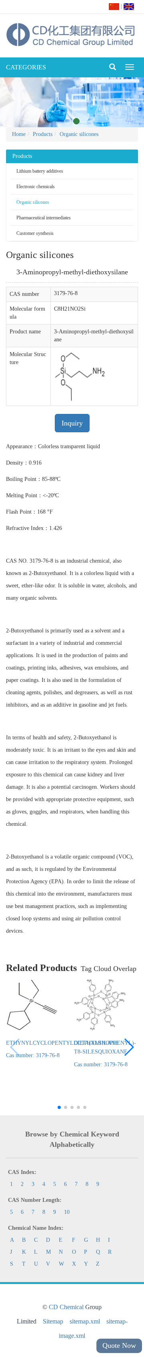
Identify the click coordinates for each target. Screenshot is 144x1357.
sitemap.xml (85, 1321)
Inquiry (72, 423)
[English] (129, 6)
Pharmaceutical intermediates (43, 218)
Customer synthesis (35, 233)
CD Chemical (66, 1307)
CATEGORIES (26, 67)
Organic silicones (79, 134)
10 (67, 1212)
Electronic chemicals (35, 186)
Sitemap (53, 1321)
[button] (128, 1047)
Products (42, 134)
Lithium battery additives (39, 171)
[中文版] (114, 6)
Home (19, 134)
